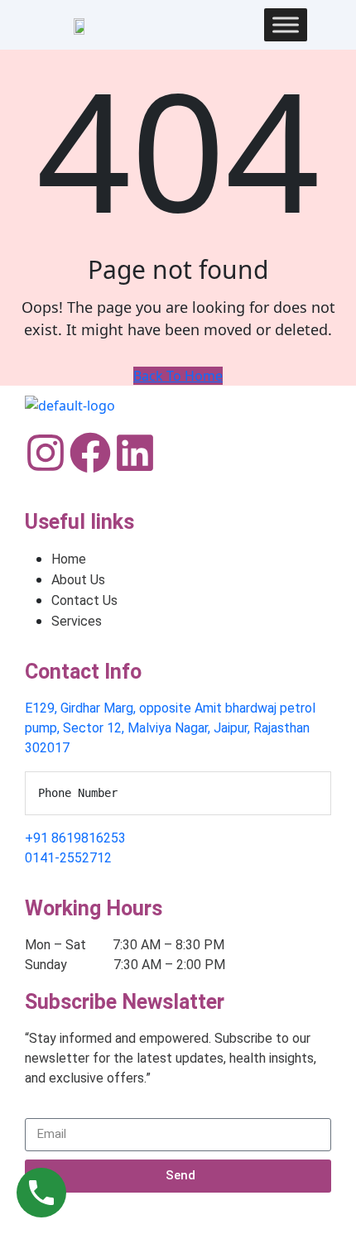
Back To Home (178, 376)
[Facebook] (90, 452)
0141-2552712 (68, 858)
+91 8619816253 (75, 838)
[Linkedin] (135, 452)
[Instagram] (45, 452)
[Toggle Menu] (285, 24)
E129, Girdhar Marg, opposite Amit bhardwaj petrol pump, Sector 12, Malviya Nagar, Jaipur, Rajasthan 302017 (170, 728)
